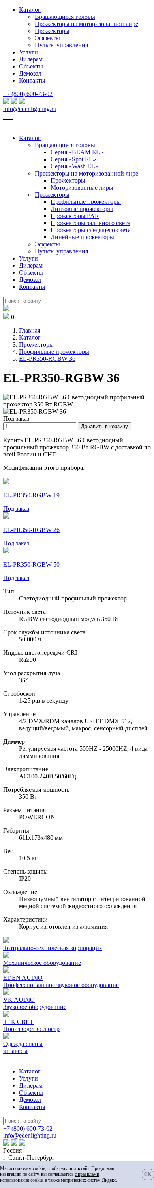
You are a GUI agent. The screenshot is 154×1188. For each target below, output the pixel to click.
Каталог (30, 9)
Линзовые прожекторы (82, 208)
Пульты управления (61, 45)
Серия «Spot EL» (73, 159)
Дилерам (31, 59)
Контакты (32, 80)
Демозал (30, 73)
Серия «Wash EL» (74, 166)
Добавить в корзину (104, 426)
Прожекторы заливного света (90, 223)
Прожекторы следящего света (91, 230)
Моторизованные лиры (82, 187)
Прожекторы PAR (75, 215)
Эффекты (47, 38)
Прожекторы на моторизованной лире (86, 23)
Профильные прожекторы (86, 201)
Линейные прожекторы (82, 237)
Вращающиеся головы (65, 16)
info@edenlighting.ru (29, 108)
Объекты (31, 66)
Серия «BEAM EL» (77, 152)
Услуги (28, 52)
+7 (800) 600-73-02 (28, 94)
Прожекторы (52, 31)
